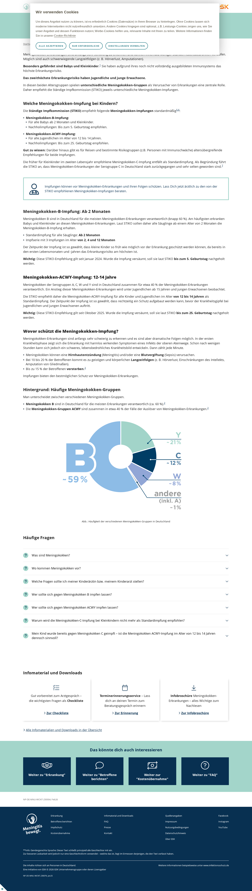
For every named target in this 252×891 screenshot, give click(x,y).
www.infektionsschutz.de (216, 865)
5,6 (177, 109)
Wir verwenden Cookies (57, 12)
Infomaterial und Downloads (118, 815)
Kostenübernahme (60, 833)
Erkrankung (57, 815)
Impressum (171, 821)
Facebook (223, 815)
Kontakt (108, 833)
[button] (126, 555)
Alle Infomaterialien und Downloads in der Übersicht (64, 730)
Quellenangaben (173, 815)
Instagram (223, 821)
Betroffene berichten (61, 821)
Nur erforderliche (86, 46)
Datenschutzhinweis (175, 833)
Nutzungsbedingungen (177, 827)
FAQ (106, 821)
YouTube (222, 827)
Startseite (28, 44)
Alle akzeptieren (51, 46)
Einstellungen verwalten (127, 46)
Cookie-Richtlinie (65, 35)
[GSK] (222, 8)
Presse (107, 827)
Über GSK (170, 839)
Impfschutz (56, 827)
